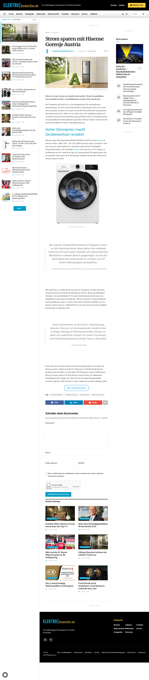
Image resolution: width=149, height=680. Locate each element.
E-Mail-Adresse (51, 463)
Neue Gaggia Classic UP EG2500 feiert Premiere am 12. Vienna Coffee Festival (24, 48)
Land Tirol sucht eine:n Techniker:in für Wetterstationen (21, 156)
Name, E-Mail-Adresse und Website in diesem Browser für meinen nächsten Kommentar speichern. (75, 474)
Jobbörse (93, 14)
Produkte (65, 14)
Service (84, 14)
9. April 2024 (82, 51)
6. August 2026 (51, 589)
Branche (19, 14)
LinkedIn (122, 5)
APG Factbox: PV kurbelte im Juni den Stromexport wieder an (132, 121)
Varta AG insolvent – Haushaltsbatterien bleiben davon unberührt (125, 71)
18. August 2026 (84, 530)
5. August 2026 (84, 592)
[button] (5, 675)
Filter (34, 20)
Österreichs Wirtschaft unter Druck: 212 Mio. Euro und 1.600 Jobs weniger (24, 143)
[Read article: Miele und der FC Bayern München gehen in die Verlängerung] (60, 541)
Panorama (75, 14)
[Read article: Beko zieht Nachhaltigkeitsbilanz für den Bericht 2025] (93, 513)
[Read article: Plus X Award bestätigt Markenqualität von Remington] (60, 572)
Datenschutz (131, 652)
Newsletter (137, 5)
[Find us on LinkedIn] (123, 14)
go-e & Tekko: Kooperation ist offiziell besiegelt (24, 90)
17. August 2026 (51, 561)
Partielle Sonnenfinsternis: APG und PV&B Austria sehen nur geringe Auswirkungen (133, 87)
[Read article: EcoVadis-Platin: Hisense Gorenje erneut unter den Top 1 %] (60, 513)
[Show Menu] (4, 14)
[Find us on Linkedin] (45, 640)
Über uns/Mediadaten (64, 652)
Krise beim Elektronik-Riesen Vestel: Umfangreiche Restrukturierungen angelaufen (24, 104)
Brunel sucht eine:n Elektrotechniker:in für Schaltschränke (21, 170)
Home (11, 14)
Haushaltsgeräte (57, 395)
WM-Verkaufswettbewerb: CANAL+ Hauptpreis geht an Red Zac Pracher (24, 61)
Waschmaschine (98, 395)
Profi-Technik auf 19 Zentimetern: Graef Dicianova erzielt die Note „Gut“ (91, 586)
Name (48, 452)
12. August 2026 (84, 558)
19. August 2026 (51, 530)
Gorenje (100, 140)
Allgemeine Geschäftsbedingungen (113, 652)
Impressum (142, 652)
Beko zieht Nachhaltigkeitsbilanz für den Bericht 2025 (23, 130)
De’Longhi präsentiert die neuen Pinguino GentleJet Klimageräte (132, 112)
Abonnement (78, 652)
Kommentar (50, 423)
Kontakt (114, 5)
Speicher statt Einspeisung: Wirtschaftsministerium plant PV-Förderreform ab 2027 (24, 75)
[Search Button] (143, 14)
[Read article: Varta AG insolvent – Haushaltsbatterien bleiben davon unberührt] (129, 54)
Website (81, 463)
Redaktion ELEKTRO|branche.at (63, 51)
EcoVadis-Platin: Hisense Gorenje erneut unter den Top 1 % (24, 117)
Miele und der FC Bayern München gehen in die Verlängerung (21, 183)
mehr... (19, 208)
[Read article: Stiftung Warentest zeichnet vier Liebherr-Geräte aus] (93, 541)
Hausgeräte (29, 14)
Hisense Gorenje (71, 395)
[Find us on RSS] (126, 14)
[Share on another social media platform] (105, 402)
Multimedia (41, 14)
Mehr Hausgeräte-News (76, 388)
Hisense (77, 149)
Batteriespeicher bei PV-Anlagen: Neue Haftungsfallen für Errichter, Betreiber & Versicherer (132, 100)
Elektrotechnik (53, 14)
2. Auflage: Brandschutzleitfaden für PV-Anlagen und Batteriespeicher (24, 196)
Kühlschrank (84, 395)
